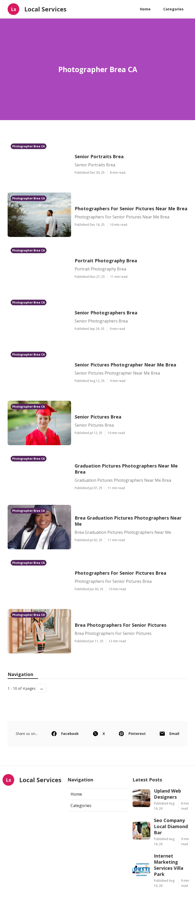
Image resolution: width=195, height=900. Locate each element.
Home (145, 9)
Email (174, 733)
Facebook (70, 733)
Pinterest (137, 733)
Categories (173, 9)
